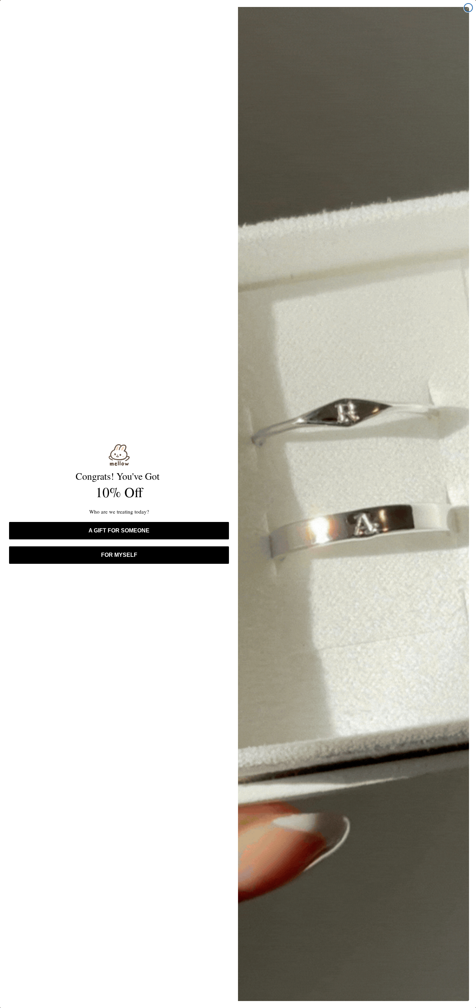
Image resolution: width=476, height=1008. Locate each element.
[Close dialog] (468, 7)
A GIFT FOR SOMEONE (119, 530)
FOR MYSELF (119, 555)
